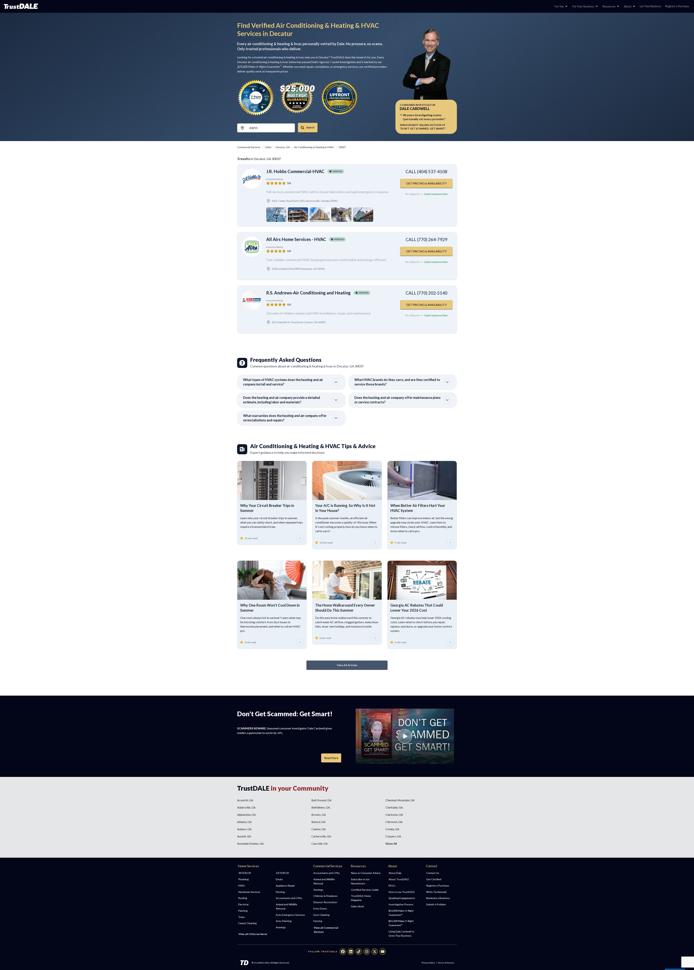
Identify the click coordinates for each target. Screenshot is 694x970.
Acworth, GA (245, 800)
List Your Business (650, 6)
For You (559, 6)
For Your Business (583, 6)
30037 (342, 147)
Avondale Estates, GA (250, 843)
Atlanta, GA (244, 822)
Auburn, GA (244, 829)
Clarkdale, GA (394, 807)
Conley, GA (392, 829)
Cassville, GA (319, 843)
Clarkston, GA (394, 814)
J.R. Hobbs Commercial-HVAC (295, 171)
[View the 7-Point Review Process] (256, 97)
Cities (268, 147)
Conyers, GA (393, 836)
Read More (331, 758)
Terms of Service (446, 962)
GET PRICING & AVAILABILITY (426, 183)
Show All (391, 843)
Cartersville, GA (321, 836)
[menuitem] (253, 879)
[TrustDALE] (21, 6)
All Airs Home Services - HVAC (296, 239)
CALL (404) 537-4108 (426, 171)
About (627, 6)
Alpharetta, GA (246, 814)
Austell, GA (244, 836)
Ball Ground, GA (321, 800)
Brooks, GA (318, 814)
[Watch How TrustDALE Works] (405, 736)
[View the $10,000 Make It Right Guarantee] (298, 97)
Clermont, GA (393, 822)
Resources (609, 6)
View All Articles (347, 665)
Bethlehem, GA (320, 807)
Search (310, 127)
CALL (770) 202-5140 (426, 293)
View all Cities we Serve (253, 933)
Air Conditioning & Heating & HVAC (314, 147)
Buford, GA (318, 822)
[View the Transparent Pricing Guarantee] (340, 97)
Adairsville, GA (246, 807)
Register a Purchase (677, 6)
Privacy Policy (428, 962)
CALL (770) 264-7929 (426, 239)
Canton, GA (318, 829)
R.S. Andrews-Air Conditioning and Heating (308, 292)
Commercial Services (249, 147)
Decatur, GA (283, 147)
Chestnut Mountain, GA (400, 800)
